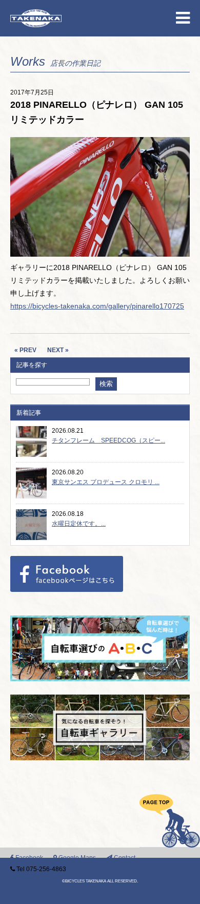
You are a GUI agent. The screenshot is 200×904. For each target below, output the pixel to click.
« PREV (25, 350)
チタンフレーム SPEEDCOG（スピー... (108, 440)
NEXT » (58, 350)
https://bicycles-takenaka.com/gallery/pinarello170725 (97, 306)
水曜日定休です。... (79, 523)
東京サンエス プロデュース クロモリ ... (105, 482)
